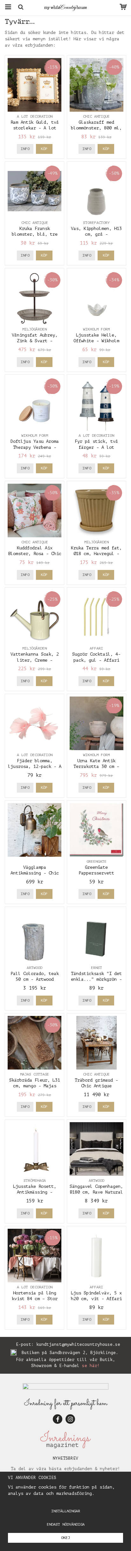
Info (25, 149)
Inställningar (65, 1511)
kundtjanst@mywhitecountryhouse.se (78, 1344)
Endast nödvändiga (66, 1524)
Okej (65, 1537)
